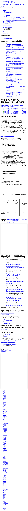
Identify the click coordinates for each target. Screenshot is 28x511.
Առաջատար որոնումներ (8, 342)
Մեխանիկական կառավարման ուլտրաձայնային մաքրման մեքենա (14, 68)
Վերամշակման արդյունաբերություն (16, 20)
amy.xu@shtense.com (5, 314)
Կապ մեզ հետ (7, 25)
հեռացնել (5, 33)
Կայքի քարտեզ (12, 340)
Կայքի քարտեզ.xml (8, 346)
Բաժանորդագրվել (6, 329)
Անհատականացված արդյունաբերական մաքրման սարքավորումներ (15, 266)
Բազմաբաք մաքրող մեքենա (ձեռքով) (17, 219)
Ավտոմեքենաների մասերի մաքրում (15, 17)
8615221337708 (4, 351)
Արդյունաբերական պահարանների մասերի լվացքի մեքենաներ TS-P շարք (14, 83)
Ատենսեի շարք (10, 13)
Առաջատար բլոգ (22, 340)
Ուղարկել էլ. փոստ (6, 350)
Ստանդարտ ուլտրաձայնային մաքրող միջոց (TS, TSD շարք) (14, 299)
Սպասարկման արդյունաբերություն (16, 18)
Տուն (4, 10)
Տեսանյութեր (6, 22)
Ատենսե (8, 15)
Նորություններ (7, 23)
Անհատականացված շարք (14, 305)
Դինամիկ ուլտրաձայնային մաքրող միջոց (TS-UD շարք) (15, 290)
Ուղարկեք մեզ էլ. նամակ (7, 136)
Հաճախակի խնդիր (8, 21)
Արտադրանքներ (7, 12)
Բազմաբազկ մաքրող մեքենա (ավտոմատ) (13, 274)
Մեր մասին (6, 11)
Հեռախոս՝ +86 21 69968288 (7, 313)
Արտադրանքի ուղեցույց (9, 344)
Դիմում (5, 16)
